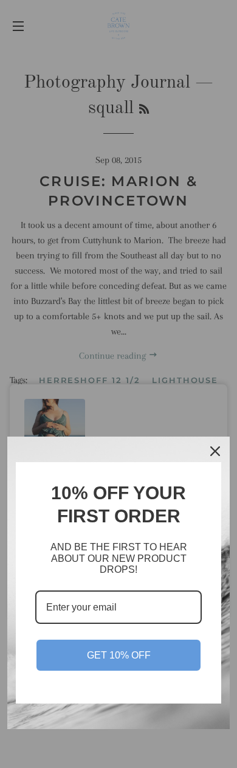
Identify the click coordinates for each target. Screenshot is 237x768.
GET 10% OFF (119, 655)
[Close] (215, 451)
